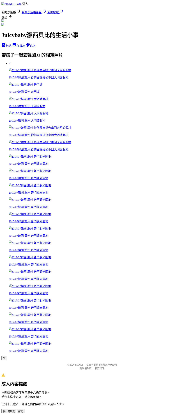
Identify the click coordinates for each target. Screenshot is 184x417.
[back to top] (4, 358)
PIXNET (79, 364)
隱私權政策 (85, 368)
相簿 (9, 45)
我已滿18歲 (9, 411)
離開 (20, 411)
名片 (33, 45)
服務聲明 (99, 368)
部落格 (21, 45)
